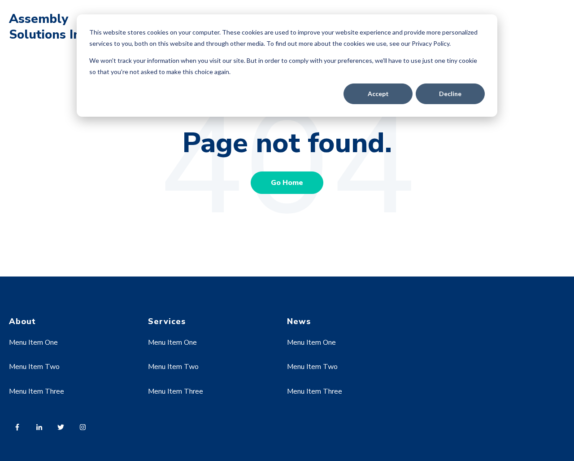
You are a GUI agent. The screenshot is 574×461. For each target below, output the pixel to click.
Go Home (287, 183)
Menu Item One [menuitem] (33, 342)
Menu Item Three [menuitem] (36, 391)
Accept (378, 93)
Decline (450, 93)
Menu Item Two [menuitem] (34, 367)
